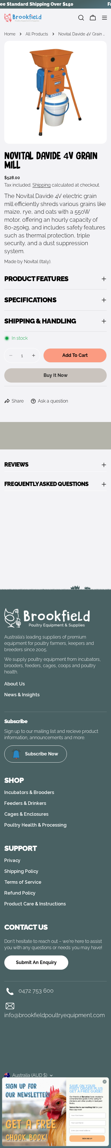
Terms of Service (22, 882)
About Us (14, 684)
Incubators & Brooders (29, 792)
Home (9, 33)
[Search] (81, 17)
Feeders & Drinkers (25, 803)
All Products (37, 33)
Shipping (41, 185)
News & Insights (22, 694)
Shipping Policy (21, 871)
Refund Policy (20, 893)
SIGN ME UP (87, 1138)
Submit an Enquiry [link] (36, 962)
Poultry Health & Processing (35, 825)
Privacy (12, 860)
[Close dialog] (104, 1081)
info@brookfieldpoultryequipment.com (54, 1015)
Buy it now (55, 375)
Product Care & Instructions (35, 904)
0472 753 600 (36, 990)
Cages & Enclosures (26, 814)
